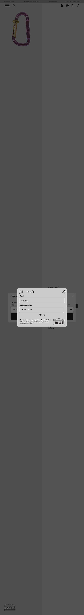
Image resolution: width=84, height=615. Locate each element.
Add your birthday (26, 305)
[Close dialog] (63, 291)
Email (21, 296)
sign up (42, 314)
